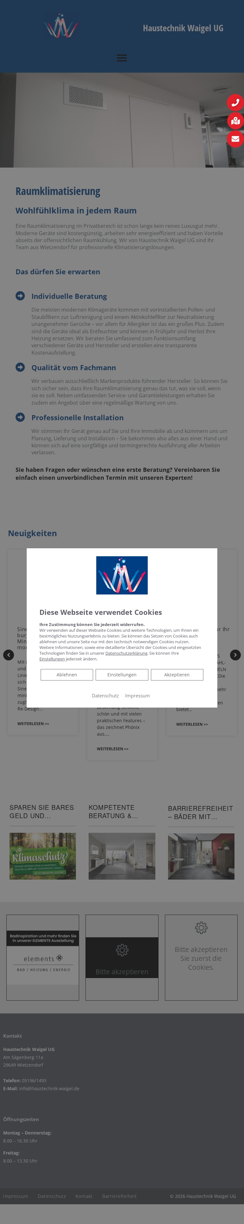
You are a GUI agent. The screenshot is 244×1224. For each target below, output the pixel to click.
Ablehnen (66, 674)
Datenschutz (105, 695)
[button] (235, 102)
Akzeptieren (177, 675)
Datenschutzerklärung (126, 653)
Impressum (137, 695)
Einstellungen (122, 675)
